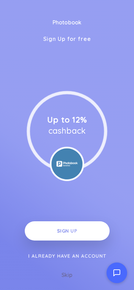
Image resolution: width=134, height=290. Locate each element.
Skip (67, 274)
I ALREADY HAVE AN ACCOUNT (67, 256)
